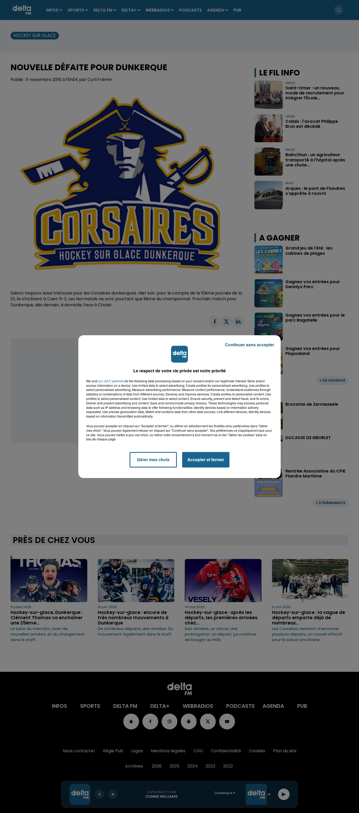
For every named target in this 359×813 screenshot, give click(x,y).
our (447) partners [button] (111, 381)
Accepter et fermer (205, 459)
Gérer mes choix (153, 459)
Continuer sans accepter (249, 345)
